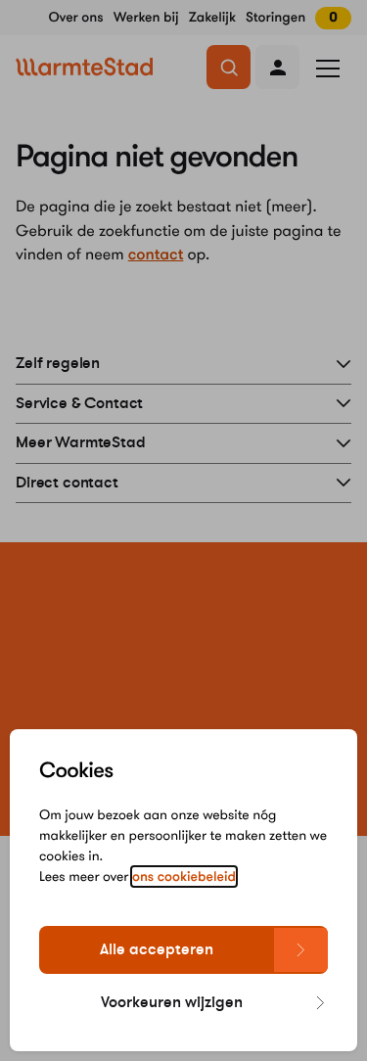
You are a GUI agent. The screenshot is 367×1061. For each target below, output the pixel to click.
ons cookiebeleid (184, 876)
